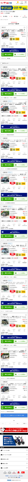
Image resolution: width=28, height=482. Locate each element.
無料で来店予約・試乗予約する (14, 89)
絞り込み (16, 16)
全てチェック (5, 63)
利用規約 (7, 475)
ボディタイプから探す (6, 454)
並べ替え (5, 16)
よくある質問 (5, 467)
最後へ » (25, 423)
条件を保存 (25, 17)
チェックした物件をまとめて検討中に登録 (14, 415)
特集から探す (5, 463)
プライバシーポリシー (13, 475)
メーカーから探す (6, 450)
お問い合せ (21, 475)
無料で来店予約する (14, 50)
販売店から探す (5, 459)
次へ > (18, 423)
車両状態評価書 (17, 39)
